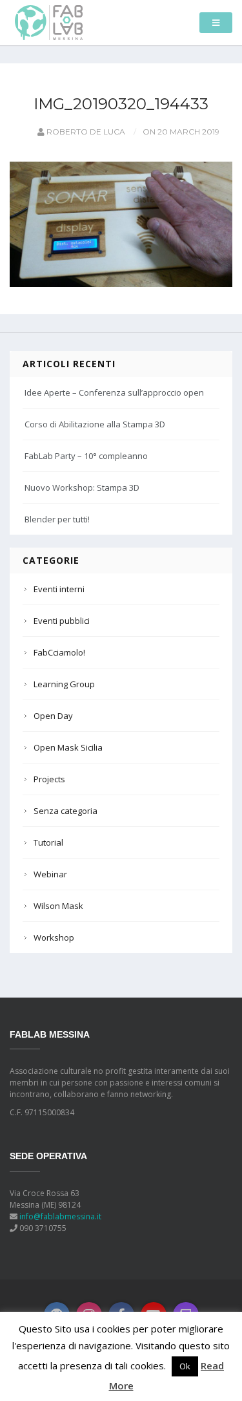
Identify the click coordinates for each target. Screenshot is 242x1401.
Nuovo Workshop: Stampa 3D (82, 487)
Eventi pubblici (62, 620)
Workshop (54, 937)
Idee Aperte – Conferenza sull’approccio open (114, 392)
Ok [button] (184, 1366)
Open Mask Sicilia (68, 747)
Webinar (50, 874)
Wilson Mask (58, 906)
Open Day (53, 716)
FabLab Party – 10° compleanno (86, 456)
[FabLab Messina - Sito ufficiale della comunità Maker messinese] (49, 22)
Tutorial (48, 842)
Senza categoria (65, 811)
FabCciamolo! (59, 652)
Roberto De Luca (85, 131)
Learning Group (64, 684)
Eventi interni (59, 589)
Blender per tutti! (57, 519)
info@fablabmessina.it (60, 1216)
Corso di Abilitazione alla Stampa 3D (95, 424)
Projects (49, 779)
